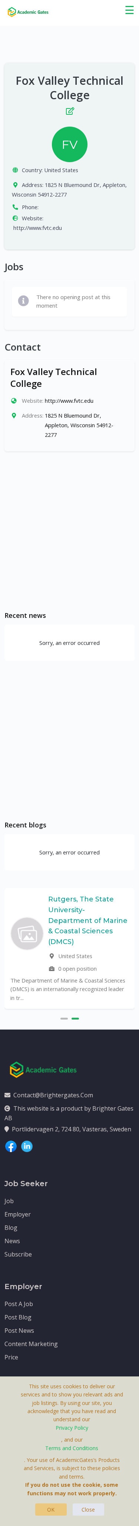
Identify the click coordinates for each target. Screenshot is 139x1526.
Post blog (18, 1317)
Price (11, 1357)
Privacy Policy (72, 1427)
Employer (17, 1214)
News (12, 1241)
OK (50, 1509)
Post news (19, 1330)
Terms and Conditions (71, 1448)
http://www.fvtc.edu (37, 227)
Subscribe (18, 1254)
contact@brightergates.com (53, 1095)
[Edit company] (69, 109)
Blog (10, 1228)
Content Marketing (31, 1344)
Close (88, 1509)
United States (61, 170)
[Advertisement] (69, 531)
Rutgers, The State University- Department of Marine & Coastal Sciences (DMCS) (88, 920)
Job (9, 1201)
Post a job (18, 1304)
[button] (64, 1018)
